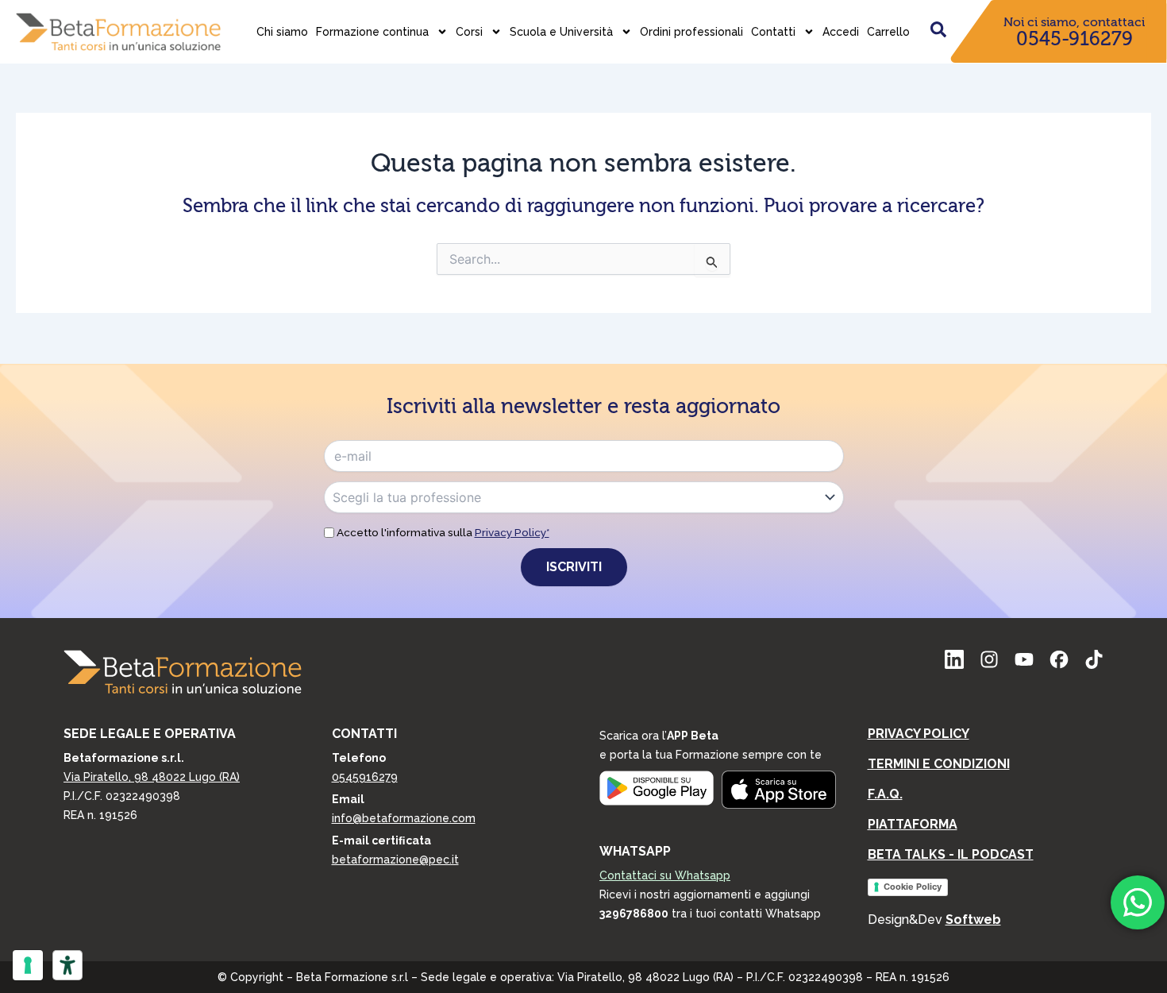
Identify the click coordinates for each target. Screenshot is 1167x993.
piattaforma (912, 824)
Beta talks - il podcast (951, 854)
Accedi (840, 31)
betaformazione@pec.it (395, 859)
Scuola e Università (561, 31)
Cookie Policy (913, 886)
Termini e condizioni (939, 763)
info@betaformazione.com (404, 818)
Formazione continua (372, 31)
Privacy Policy (918, 733)
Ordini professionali (691, 31)
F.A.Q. (885, 794)
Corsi (469, 31)
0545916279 (365, 777)
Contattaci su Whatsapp (664, 875)
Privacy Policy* (512, 532)
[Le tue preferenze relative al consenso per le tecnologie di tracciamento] (28, 965)
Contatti (773, 31)
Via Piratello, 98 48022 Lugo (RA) (152, 777)
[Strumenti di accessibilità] (67, 965)
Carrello (888, 31)
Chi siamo (282, 31)
